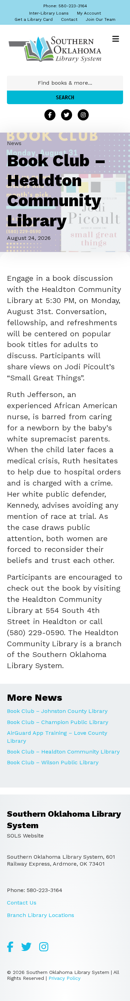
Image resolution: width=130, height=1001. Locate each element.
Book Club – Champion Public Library (57, 722)
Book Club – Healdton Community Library (63, 751)
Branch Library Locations (40, 915)
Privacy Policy (64, 978)
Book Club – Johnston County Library (57, 711)
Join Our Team (100, 19)
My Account (89, 13)
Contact (69, 19)
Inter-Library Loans (49, 13)
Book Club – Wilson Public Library (52, 762)
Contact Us (21, 902)
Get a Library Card (34, 19)
